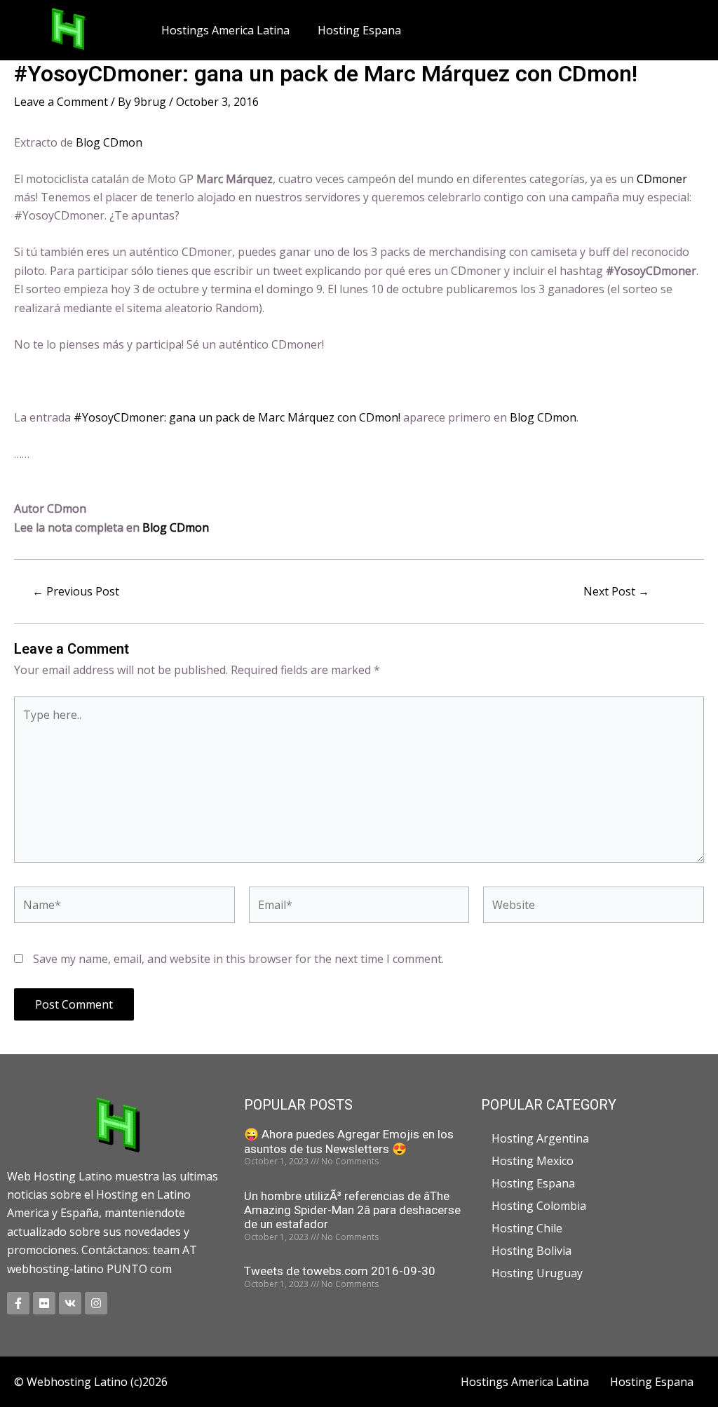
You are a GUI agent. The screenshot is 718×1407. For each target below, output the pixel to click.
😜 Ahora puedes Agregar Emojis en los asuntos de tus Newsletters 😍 (349, 1141)
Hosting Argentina (540, 1138)
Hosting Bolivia (531, 1250)
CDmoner (662, 179)
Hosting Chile (527, 1228)
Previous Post (75, 591)
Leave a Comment (61, 101)
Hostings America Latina (225, 30)
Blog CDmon (109, 142)
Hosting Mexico (533, 1161)
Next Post (616, 591)
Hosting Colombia (539, 1205)
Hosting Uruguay (537, 1273)
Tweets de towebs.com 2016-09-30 (339, 1271)
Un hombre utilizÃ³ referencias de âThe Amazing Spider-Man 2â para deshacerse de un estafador (352, 1210)
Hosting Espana (359, 30)
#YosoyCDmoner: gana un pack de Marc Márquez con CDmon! (237, 417)
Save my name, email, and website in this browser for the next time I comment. (238, 959)
